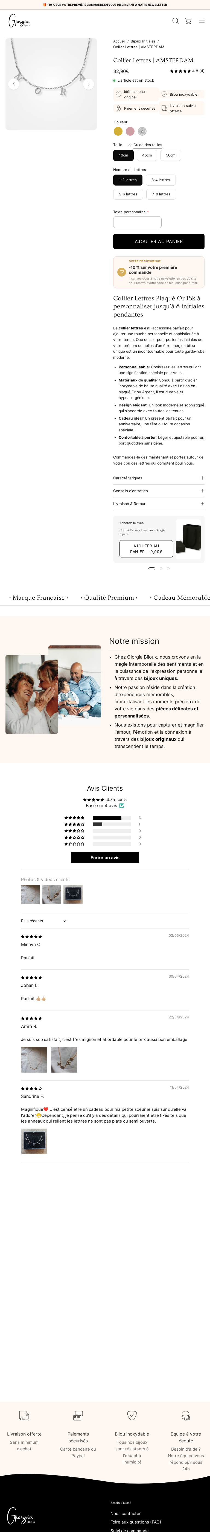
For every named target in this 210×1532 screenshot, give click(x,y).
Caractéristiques (127, 478)
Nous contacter (125, 1513)
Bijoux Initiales (143, 41)
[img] (31, 936)
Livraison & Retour (129, 504)
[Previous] (13, 84)
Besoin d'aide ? (120, 1503)
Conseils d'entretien (130, 491)
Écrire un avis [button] (105, 857)
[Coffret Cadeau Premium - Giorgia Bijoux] (188, 539)
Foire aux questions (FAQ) (135, 1522)
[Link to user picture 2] (64, 1060)
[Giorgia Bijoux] (19, 21)
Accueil (119, 41)
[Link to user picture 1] (34, 1060)
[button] (175, 21)
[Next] (88, 84)
